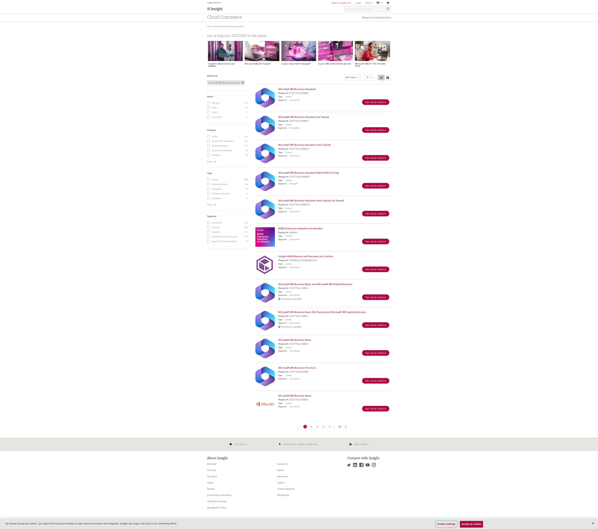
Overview (211, 464)
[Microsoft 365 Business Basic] (265, 348)
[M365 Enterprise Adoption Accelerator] (265, 237)
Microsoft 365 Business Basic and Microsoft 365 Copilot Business (315, 284)
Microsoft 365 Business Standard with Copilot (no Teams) (311, 200)
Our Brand (212, 476)
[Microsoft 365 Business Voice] (265, 404)
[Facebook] (362, 465)
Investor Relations (286, 489)
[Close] (593, 523)
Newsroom (282, 476)
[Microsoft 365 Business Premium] (265, 376)
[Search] (388, 9)
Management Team (216, 507)
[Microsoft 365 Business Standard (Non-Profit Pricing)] (265, 181)
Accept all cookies (471, 524)
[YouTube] (368, 465)
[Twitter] (349, 465)
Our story (211, 470)
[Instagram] (374, 465)
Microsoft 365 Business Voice (294, 395)
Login (358, 3)
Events (280, 470)
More (210, 161)
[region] (299, 524)
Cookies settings (446, 524)
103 (339, 427)
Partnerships (283, 495)
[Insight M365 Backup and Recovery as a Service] (265, 264)
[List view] (381, 77)
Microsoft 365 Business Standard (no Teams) (303, 117)
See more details (375, 102)
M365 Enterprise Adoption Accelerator (300, 228)
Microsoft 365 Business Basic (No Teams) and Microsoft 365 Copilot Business (322, 312)
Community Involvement (219, 495)
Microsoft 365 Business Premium (297, 368)
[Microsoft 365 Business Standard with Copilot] (265, 153)
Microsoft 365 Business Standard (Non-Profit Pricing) (308, 173)
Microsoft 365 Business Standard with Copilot (304, 145)
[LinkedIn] (356, 465)
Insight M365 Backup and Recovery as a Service (305, 256)
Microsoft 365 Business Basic (294, 340)
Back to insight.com (341, 3)
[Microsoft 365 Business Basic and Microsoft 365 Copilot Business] (265, 292)
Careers (280, 482)
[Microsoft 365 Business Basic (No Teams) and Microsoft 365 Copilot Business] (265, 320)
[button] (352, 77)
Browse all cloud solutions (376, 17)
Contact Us (282, 464)
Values (210, 482)
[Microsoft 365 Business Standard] (265, 97)
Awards (210, 489)
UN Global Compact (217, 501)
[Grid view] (387, 77)
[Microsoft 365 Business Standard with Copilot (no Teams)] (265, 209)
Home (209, 27)
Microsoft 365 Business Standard (297, 89)
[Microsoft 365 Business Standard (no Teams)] (265, 125)
